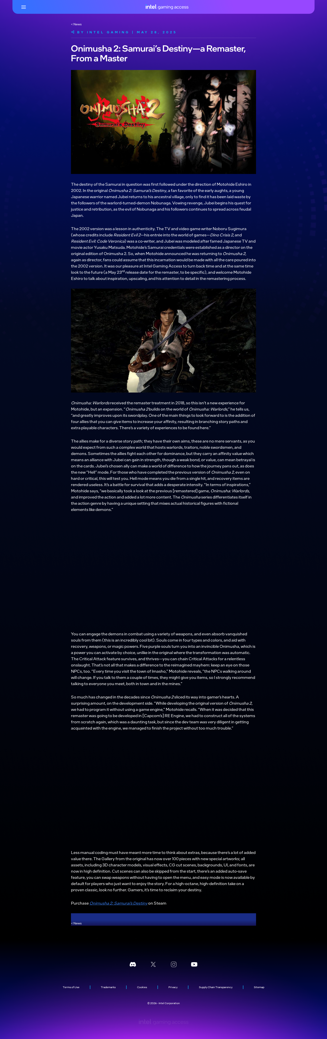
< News (76, 24)
